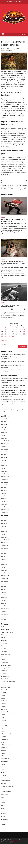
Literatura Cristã (5, 739)
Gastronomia (4, 725)
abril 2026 (3, 429)
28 (2, 336)
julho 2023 (3, 520)
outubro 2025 (4, 446)
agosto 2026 (4, 418)
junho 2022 (4, 556)
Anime (2, 626)
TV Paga (3, 816)
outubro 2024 (4, 479)
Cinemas (3, 659)
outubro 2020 (4, 611)
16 (9, 332)
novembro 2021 (5, 575)
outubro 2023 (4, 512)
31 (13, 336)
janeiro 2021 (4, 603)
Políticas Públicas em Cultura (8, 786)
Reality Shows (4, 794)
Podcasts (3, 783)
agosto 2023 (4, 518)
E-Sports (3, 695)
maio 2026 (3, 427)
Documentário (4, 690)
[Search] (25, 35)
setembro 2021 (4, 581)
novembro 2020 (5, 608)
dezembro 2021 (5, 573)
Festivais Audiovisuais (6, 712)
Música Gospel (4, 761)
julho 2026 (3, 421)
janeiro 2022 (4, 570)
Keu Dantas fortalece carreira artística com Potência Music (13, 220)
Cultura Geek (4, 673)
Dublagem (3, 692)
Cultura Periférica (5, 678)
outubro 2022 (4, 545)
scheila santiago (5, 408)
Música (9, 175)
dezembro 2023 (5, 507)
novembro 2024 (5, 476)
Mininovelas (4, 747)
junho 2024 (4, 490)
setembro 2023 (4, 515)
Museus (3, 753)
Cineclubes (3, 657)
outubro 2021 (4, 578)
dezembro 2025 (5, 441)
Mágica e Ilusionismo (6, 745)
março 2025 (4, 465)
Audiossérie (4, 643)
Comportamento (5, 662)
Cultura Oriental (5, 676)
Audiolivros (4, 640)
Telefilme (3, 808)
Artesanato (4, 635)
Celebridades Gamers (6, 654)
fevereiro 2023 (4, 534)
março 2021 (4, 597)
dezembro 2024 (5, 474)
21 (2, 334)
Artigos (3, 637)
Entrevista (3, 703)
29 (5, 336)
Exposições (4, 709)
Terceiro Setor (4, 811)
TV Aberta (3, 813)
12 (20, 329)
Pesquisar (4, 344)
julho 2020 (3, 619)
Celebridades (4, 651)
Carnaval (3, 648)
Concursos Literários (6, 665)
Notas (2, 767)
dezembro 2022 (5, 540)
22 (5, 334)
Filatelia (3, 714)
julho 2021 (3, 586)
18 (16, 332)
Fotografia (3, 720)
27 (24, 334)
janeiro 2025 (4, 471)
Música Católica (5, 758)
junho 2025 (4, 457)
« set (2, 340)
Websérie (3, 824)
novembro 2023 (5, 509)
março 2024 (4, 498)
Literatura (3, 736)
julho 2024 (3, 487)
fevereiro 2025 (4, 468)
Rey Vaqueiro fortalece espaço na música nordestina (11, 306)
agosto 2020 (4, 617)
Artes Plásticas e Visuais (7, 632)
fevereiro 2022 (4, 567)
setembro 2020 (4, 614)
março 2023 (4, 531)
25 (16, 334)
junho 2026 (4, 424)
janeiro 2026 (4, 438)
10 (13, 329)
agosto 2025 (4, 452)
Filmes (2, 717)
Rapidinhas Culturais (6, 791)
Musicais (3, 764)
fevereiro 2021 (4, 600)
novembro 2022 (5, 542)
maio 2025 (3, 460)
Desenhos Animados (6, 687)
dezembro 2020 (5, 606)
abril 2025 (3, 463)
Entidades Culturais (6, 701)
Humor (3, 731)
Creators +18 (4, 670)
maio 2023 (3, 526)
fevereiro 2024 (4, 501)
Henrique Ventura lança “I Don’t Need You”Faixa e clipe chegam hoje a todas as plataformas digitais (14, 380)
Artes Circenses (5, 629)
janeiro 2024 (4, 504)
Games (3, 723)
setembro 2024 (4, 482)
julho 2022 (3, 553)
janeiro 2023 (4, 537)
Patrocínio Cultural (5, 780)
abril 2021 (3, 595)
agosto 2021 (4, 584)
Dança (2, 684)
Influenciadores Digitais (6, 734)
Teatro (2, 805)
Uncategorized (4, 819)
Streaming (3, 802)
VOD (2, 822)
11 (16, 329)
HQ (2, 728)
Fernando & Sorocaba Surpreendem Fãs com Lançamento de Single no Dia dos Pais (13, 263)
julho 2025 (3, 454)
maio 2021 (3, 592)
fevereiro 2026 (4, 435)
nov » (6, 340)
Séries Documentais (6, 800)
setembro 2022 (4, 548)
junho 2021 (4, 589)
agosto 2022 (4, 551)
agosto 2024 (4, 485)
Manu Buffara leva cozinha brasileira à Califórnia (13, 354)
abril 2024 (3, 496)
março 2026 (4, 432)
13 (24, 329)
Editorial (3, 698)
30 (9, 336)
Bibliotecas (3, 646)
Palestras (3, 775)
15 (5, 332)
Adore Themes (15, 842)
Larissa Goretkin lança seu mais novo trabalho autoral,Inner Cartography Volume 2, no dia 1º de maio (13, 409)
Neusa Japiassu (5, 390)
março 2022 (4, 564)
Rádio (2, 789)
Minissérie (3, 750)
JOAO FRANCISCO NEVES (7, 399)
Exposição (3, 706)
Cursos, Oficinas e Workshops (8, 681)
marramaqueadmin (6, 51)
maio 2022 (3, 559)
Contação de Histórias (6, 668)
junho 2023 (4, 523)
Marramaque (14, 840)
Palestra (3, 772)
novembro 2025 (5, 443)
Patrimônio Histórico (6, 778)
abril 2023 (3, 529)
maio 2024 (3, 493)
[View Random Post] (22, 35)
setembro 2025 (4, 449)
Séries (2, 797)
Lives (2, 742)
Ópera (2, 769)
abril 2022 (3, 562)
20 (24, 332)
